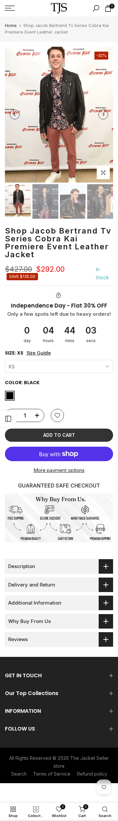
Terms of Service (51, 774)
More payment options (59, 470)
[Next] (103, 114)
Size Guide (39, 353)
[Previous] (15, 114)
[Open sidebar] (8, 418)
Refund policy (92, 774)
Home (11, 25)
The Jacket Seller (89, 758)
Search (19, 774)
